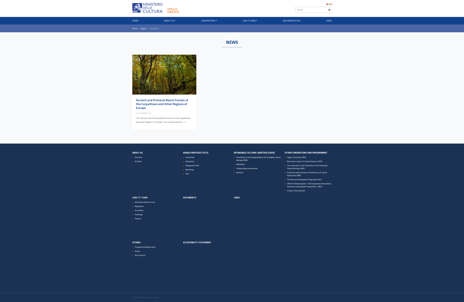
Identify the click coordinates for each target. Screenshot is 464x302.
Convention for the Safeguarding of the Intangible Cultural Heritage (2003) (258, 158)
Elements (239, 172)
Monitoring (189, 169)
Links (329, 20)
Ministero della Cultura (149, 297)
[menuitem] (327, 4)
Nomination (189, 161)
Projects (138, 218)
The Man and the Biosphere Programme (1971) (304, 179)
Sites (187, 174)
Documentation (291, 20)
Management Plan (192, 165)
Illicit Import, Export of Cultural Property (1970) (304, 161)
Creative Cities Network (296, 191)
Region (144, 28)
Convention (189, 157)
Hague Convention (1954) (296, 157)
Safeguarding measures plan (247, 168)
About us (169, 20)
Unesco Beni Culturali (147, 9)
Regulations (139, 206)
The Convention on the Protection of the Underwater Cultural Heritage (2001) (307, 167)
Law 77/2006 (249, 20)
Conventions (208, 20)
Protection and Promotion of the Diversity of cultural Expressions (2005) (307, 174)
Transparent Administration (145, 247)
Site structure (140, 255)
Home (135, 20)
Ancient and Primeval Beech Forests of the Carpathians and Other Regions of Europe (162, 104)
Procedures (139, 210)
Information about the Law (145, 202)
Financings (139, 214)
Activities (138, 161)
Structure (138, 157)
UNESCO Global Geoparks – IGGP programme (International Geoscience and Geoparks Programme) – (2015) (309, 185)
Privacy (137, 251)
